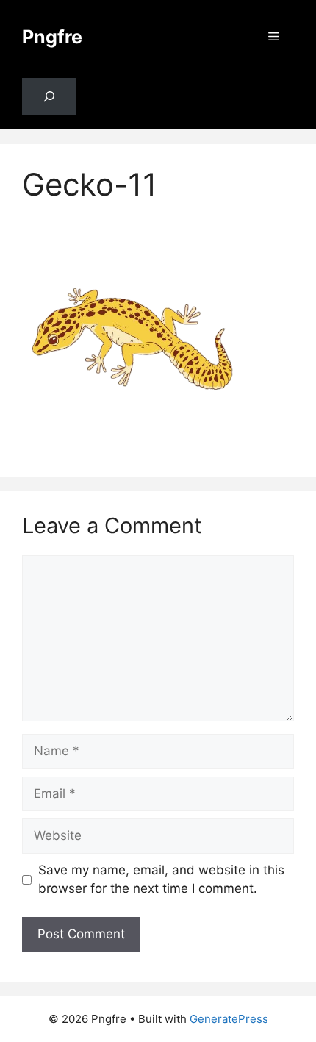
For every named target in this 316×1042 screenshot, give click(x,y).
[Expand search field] (49, 96)
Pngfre (52, 37)
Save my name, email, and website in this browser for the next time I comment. (161, 879)
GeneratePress (229, 1019)
